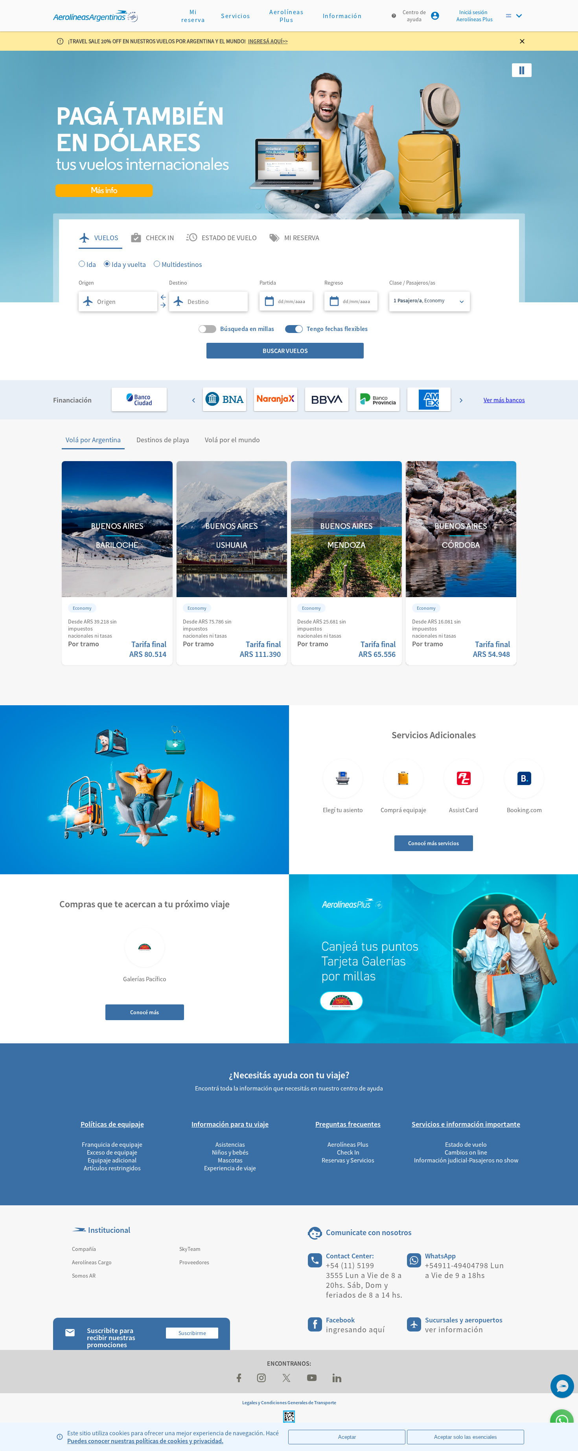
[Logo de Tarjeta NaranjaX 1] (275, 399)
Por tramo (83, 643)
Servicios (235, 16)
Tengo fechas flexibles (337, 329)
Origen (86, 282)
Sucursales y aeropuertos (464, 1319)
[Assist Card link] (463, 778)
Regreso (333, 282)
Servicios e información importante (466, 1124)
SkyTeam (190, 1248)
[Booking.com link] (524, 778)
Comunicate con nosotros (369, 1232)
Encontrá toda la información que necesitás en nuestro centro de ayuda (289, 1088)
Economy (82, 608)
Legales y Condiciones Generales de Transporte (289, 1402)
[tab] (100, 237)
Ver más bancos (504, 400)
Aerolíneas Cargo (92, 1262)
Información (342, 16)
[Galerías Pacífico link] (144, 947)
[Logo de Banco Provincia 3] (377, 399)
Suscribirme (192, 1333)
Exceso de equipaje (112, 1152)
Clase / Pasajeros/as (412, 282)
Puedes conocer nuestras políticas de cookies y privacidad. (145, 1441)
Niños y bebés (230, 1152)
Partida (268, 282)
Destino (178, 282)
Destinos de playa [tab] (162, 439)
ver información (454, 1329)
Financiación (72, 400)
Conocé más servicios (433, 843)
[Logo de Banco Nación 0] (224, 399)
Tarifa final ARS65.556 (377, 649)
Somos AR (84, 1275)
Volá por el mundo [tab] (232, 439)
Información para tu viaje (230, 1124)
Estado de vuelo (466, 1144)
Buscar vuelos (285, 351)
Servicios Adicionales (434, 735)
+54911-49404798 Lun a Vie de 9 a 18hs (464, 1270)
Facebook (340, 1319)
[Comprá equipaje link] (403, 778)
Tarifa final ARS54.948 (491, 649)
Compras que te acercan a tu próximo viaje (144, 904)
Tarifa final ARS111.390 (260, 649)
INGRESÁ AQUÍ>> (268, 41)
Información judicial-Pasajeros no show (466, 1160)
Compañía (84, 1248)
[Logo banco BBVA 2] (326, 399)
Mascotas (230, 1160)
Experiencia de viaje (230, 1168)
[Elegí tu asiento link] (343, 778)
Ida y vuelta (129, 264)
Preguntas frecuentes (348, 1124)
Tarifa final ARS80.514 (147, 649)
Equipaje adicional (112, 1160)
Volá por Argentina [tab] (93, 439)
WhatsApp (440, 1255)
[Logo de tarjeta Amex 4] (429, 399)
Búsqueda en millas (247, 329)
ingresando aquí (355, 1329)
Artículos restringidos (112, 1168)
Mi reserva (193, 16)
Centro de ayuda (414, 16)
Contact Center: (350, 1255)
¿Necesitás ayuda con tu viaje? (289, 1075)
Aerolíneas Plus (286, 16)
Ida (91, 264)
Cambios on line (466, 1152)
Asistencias (230, 1144)
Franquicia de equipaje (112, 1144)
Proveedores (194, 1262)
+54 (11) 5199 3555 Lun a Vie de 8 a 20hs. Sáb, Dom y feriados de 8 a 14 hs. (364, 1280)
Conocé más (144, 1012)
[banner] (289, 176)
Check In (348, 1152)
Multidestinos (182, 264)
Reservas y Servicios (348, 1160)
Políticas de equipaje (112, 1124)
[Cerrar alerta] (525, 41)
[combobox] (118, 301)
